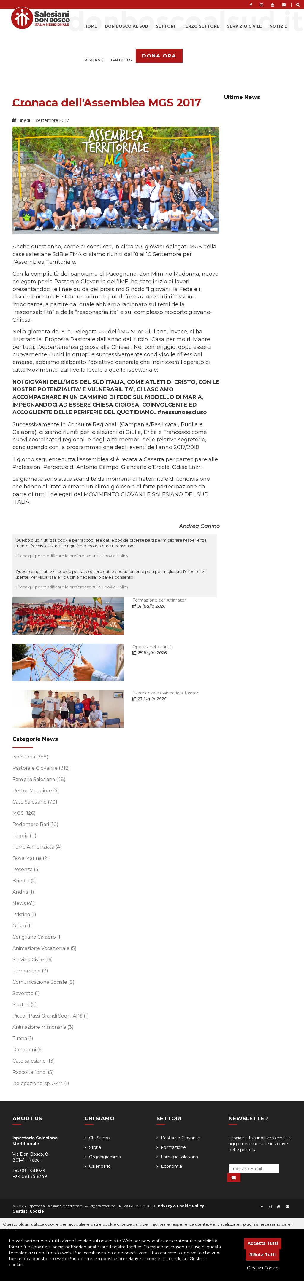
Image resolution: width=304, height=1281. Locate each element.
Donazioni (27, 1049)
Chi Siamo (99, 1138)
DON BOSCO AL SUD (126, 26)
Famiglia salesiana (179, 1156)
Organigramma (105, 1156)
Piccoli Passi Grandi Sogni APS (50, 1016)
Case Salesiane (35, 802)
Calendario (100, 1166)
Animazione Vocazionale (44, 948)
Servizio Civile (32, 959)
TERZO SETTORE (201, 26)
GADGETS (121, 59)
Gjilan (22, 926)
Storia (95, 1147)
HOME (90, 26)
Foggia (24, 835)
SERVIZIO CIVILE (244, 26)
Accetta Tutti (263, 1243)
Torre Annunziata (37, 847)
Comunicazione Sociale (43, 982)
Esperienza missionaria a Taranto (166, 693)
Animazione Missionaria (43, 1027)
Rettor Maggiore (35, 790)
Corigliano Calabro (37, 937)
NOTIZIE (278, 26)
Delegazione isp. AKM (40, 1083)
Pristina (24, 914)
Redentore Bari (35, 824)
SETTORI (165, 26)
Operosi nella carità (152, 646)
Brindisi (24, 881)
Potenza (26, 869)
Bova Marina (30, 858)
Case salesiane (33, 1061)
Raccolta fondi (33, 1072)
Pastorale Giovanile (41, 768)
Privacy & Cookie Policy (181, 1206)
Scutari (24, 1004)
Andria (23, 892)
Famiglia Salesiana (39, 779)
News (23, 903)
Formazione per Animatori (159, 600)
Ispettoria (30, 757)
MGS (24, 813)
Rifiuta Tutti (262, 1254)
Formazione (30, 971)
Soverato (26, 993)
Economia (171, 1166)
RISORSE (93, 59)
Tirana (22, 1038)
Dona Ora (159, 56)
